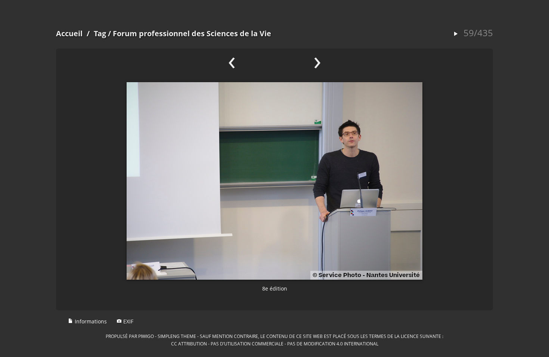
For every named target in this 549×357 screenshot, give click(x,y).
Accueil (69, 33)
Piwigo (146, 336)
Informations (90, 321)
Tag (100, 33)
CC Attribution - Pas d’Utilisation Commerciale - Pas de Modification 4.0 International (274, 344)
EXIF (127, 321)
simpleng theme (177, 336)
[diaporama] (455, 34)
